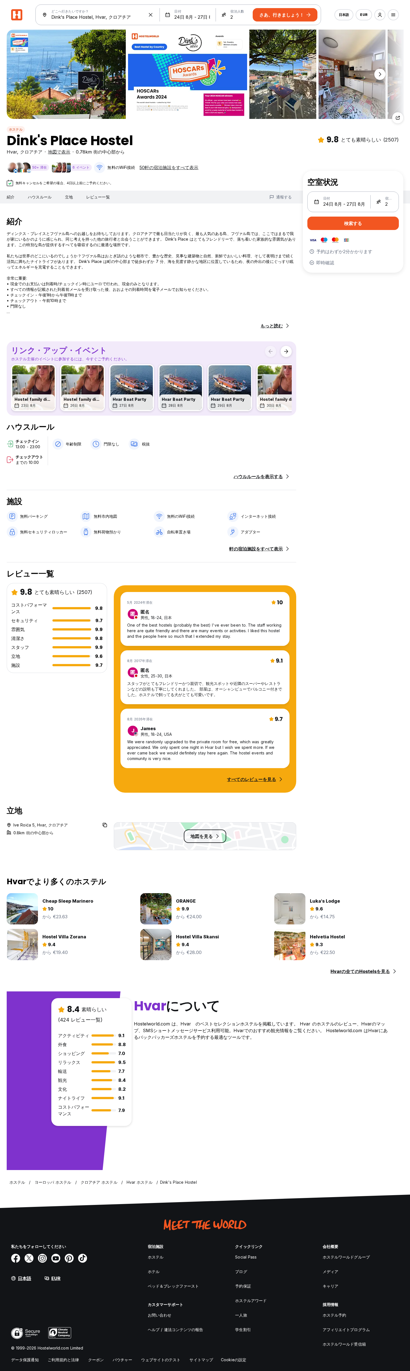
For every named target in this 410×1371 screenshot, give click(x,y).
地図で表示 (59, 152)
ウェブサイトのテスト (160, 1359)
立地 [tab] (69, 197)
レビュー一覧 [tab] (98, 197)
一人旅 (241, 1315)
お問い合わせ (160, 1315)
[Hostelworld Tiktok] (82, 1258)
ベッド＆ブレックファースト (173, 1286)
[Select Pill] (379, 14)
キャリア (330, 1286)
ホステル (16, 129)
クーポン (96, 1359)
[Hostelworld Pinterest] (69, 1258)
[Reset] (150, 14)
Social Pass (246, 1257)
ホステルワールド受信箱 (344, 1344)
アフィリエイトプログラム (346, 1329)
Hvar (12, 152)
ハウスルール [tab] (40, 197)
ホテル (154, 1271)
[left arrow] (270, 351)
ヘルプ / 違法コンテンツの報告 (175, 1329)
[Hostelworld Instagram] (42, 1258)
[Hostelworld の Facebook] (15, 1258)
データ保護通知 (25, 1359)
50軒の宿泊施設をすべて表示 (168, 167)
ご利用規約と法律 (63, 1359)
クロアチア (31, 152)
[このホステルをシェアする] (397, 117)
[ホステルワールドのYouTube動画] (55, 1258)
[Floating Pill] (379, 74)
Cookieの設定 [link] (233, 1359)
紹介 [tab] (11, 197)
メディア (330, 1271)
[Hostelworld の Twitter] (29, 1258)
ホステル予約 (334, 1315)
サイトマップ (201, 1359)
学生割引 (243, 1329)
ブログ (241, 1271)
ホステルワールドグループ (346, 1257)
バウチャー (122, 1359)
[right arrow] (286, 351)
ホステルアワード (251, 1300)
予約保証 (243, 1286)
